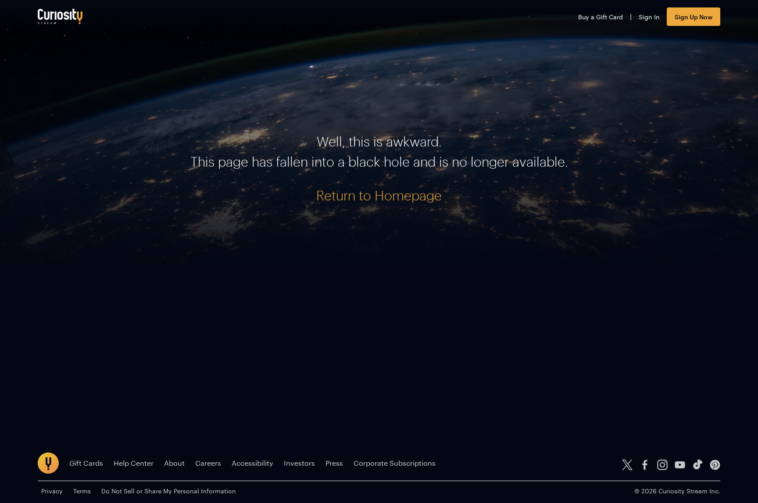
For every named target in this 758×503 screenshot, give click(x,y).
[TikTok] (697, 465)
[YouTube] (680, 465)
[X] (627, 465)
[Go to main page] (60, 16)
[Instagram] (662, 465)
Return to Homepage (379, 195)
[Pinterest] (715, 465)
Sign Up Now (693, 16)
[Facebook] (645, 465)
